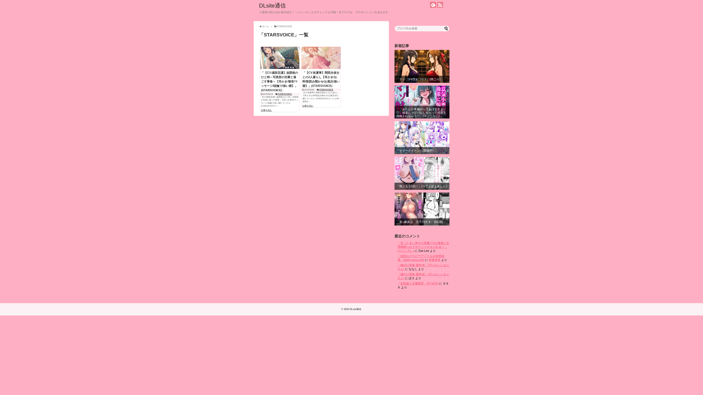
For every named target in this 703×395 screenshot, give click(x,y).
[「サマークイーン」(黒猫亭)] (422, 137)
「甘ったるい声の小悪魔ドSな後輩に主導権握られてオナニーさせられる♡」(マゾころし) (423, 247)
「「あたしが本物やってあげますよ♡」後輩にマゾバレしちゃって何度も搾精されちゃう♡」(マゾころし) (421, 113)
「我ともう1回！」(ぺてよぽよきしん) (421, 186)
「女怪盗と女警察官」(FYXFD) (417, 283)
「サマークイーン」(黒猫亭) (414, 150)
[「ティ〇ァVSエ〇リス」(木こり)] (422, 66)
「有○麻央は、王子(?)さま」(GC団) (419, 221)
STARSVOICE (285, 94)
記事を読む (266, 110)
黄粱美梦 (434, 260)
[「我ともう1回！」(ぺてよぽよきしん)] (422, 173)
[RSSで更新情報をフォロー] (440, 5)
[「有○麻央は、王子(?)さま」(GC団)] (422, 209)
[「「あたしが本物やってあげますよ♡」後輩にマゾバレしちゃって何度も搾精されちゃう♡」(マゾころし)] (422, 102)
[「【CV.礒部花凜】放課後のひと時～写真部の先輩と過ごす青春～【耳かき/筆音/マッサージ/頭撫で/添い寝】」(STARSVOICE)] (279, 58)
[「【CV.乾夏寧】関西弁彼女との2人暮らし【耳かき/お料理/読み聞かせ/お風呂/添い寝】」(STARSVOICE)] (321, 58)
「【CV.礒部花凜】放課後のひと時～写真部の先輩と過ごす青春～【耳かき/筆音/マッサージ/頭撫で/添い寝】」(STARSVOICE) (279, 81)
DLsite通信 (272, 6)
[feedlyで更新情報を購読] (433, 5)
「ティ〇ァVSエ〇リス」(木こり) (418, 79)
